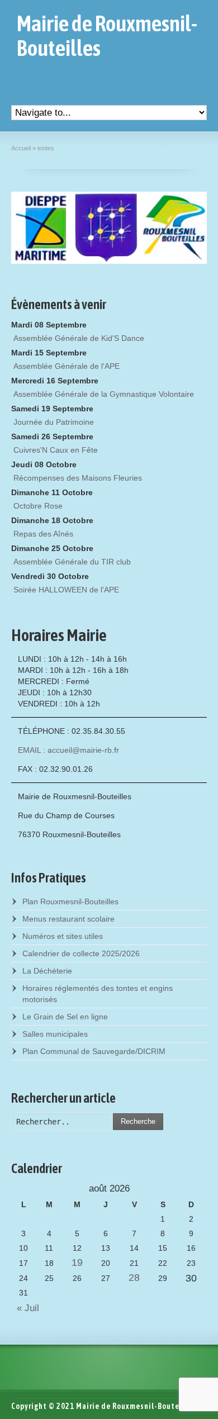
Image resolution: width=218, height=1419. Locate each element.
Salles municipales (55, 1033)
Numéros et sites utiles (62, 936)
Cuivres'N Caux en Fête (55, 449)
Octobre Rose (38, 505)
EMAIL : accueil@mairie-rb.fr (68, 750)
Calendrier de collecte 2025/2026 (81, 953)
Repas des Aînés (43, 533)
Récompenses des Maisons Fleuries (77, 477)
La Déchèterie (47, 970)
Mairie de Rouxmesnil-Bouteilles (107, 35)
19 (77, 1262)
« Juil (25, 1308)
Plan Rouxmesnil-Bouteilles (70, 901)
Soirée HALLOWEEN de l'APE (66, 589)
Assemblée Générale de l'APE (66, 366)
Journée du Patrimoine (53, 421)
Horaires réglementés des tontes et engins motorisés (97, 994)
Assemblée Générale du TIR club (72, 561)
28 (134, 1277)
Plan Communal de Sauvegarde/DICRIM (93, 1051)
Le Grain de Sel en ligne (65, 1016)
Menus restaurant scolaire (68, 918)
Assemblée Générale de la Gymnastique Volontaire (103, 394)
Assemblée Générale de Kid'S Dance (78, 338)
